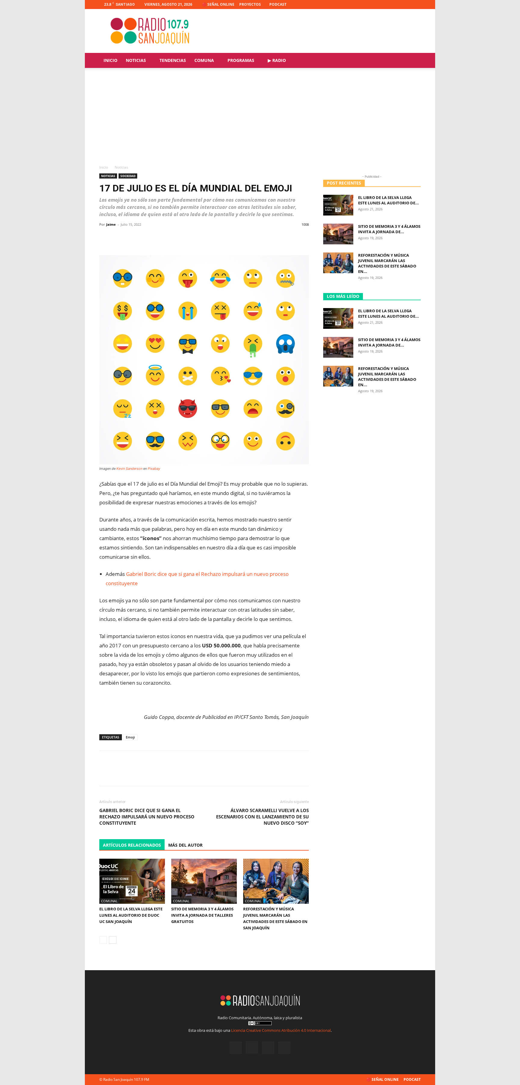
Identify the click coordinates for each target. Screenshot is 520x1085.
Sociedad (127, 176)
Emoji (130, 737)
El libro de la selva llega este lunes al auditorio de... (388, 200)
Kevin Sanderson (129, 468)
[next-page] (112, 940)
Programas (241, 60)
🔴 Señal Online (218, 4)
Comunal (109, 901)
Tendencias (172, 60)
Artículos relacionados (132, 845)
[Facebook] (386, 4)
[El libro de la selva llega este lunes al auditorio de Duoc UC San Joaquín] (132, 881)
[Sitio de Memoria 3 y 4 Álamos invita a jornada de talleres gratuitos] (204, 881)
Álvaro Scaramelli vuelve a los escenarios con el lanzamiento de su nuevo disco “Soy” (262, 816)
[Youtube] (416, 4)
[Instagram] (396, 4)
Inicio (110, 60)
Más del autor (185, 845)
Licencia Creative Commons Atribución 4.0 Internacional (281, 1030)
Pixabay (154, 468)
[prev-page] (103, 940)
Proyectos (250, 4)
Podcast (277, 4)
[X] (406, 4)
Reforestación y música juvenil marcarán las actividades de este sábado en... (387, 263)
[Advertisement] (260, 119)
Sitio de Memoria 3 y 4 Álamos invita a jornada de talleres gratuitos (202, 915)
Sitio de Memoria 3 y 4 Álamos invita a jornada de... (389, 229)
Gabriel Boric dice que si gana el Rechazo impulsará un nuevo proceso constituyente (146, 816)
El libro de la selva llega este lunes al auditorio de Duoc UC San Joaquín (130, 915)
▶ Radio (277, 60)
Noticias (136, 60)
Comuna (204, 60)
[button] (413, 61)
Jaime (111, 224)
